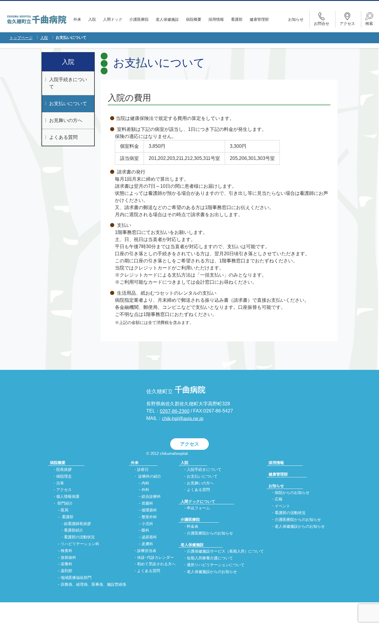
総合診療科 (151, 497)
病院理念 (64, 476)
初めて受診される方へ (156, 564)
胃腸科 (147, 503)
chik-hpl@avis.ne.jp (182, 418)
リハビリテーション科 (80, 544)
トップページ (21, 38)
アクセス (189, 444)
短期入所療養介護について (210, 558)
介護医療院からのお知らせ (210, 533)
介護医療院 (139, 19)
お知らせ (295, 19)
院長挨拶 (64, 469)
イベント (282, 506)
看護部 (237, 19)
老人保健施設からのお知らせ (212, 571)
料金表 (192, 526)
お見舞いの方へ (65, 120)
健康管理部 (259, 19)
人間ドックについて (198, 501)
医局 (64, 510)
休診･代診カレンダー (155, 557)
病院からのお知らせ (292, 492)
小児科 (147, 523)
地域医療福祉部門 (76, 578)
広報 (278, 499)
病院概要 (193, 19)
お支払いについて (68, 103)
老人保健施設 (167, 19)
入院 (92, 19)
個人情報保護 (67, 497)
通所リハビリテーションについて (216, 565)
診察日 (143, 469)
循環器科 (149, 510)
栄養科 (66, 564)
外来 (77, 19)
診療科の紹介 (149, 476)
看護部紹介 (73, 530)
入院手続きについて (68, 83)
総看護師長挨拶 (77, 523)
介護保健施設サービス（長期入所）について (225, 551)
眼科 (145, 530)
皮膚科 (147, 544)
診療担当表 (146, 550)
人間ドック (112, 19)
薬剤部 (66, 571)
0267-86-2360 (175, 411)
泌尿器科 (149, 537)
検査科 (66, 550)
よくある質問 (63, 137)
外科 (145, 490)
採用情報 (216, 19)
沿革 (60, 483)
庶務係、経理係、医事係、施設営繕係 (93, 584)
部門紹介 (65, 503)
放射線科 (68, 557)
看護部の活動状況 (79, 537)
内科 (145, 483)
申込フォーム (198, 508)
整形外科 (149, 517)
